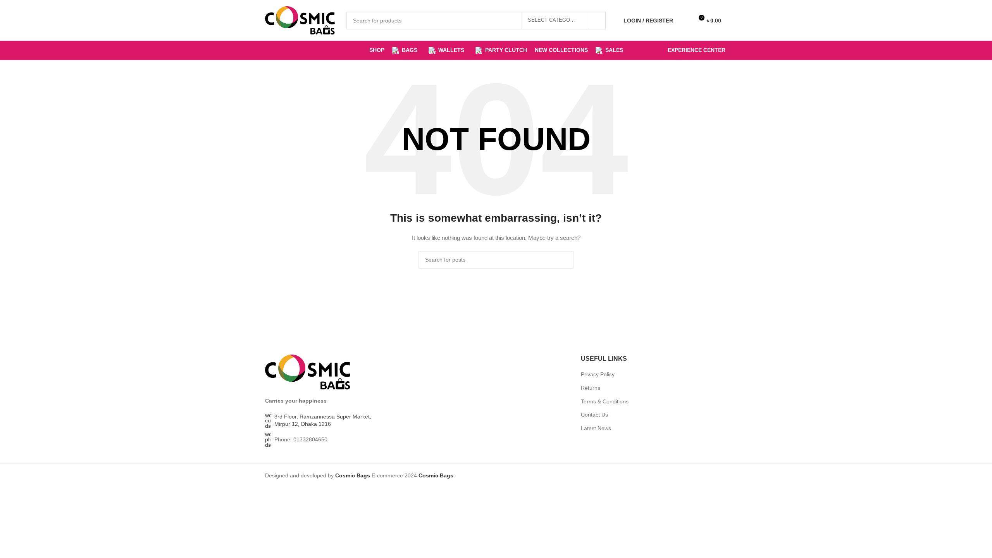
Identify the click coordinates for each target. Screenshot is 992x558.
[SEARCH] (597, 20)
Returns (590, 388)
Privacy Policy (598, 374)
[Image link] (307, 372)
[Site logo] (300, 20)
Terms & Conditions (605, 401)
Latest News (596, 428)
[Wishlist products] (684, 20)
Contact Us (594, 415)
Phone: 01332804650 (300, 439)
